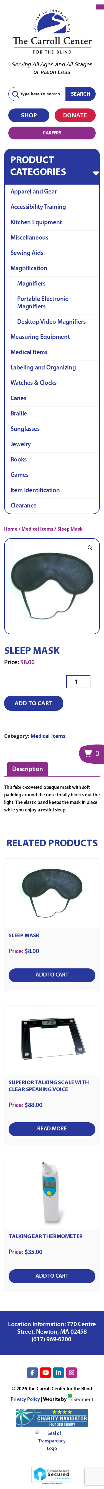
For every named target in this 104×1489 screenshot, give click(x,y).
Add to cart (34, 703)
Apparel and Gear (34, 192)
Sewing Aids (27, 253)
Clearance (24, 506)
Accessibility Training (38, 207)
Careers (52, 133)
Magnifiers (31, 284)
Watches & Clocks (34, 383)
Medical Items (29, 352)
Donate (75, 115)
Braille (19, 414)
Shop (29, 115)
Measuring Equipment (40, 337)
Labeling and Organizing (43, 368)
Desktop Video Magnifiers (51, 322)
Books (19, 460)
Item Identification (35, 490)
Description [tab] (27, 769)
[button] (90, 548)
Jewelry (21, 444)
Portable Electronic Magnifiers (42, 303)
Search (80, 93)
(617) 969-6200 (52, 1339)
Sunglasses (25, 429)
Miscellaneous (29, 238)
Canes (18, 398)
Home (10, 529)
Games (20, 475)
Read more (52, 1129)
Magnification (29, 268)
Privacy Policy (25, 1399)
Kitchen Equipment (36, 222)
